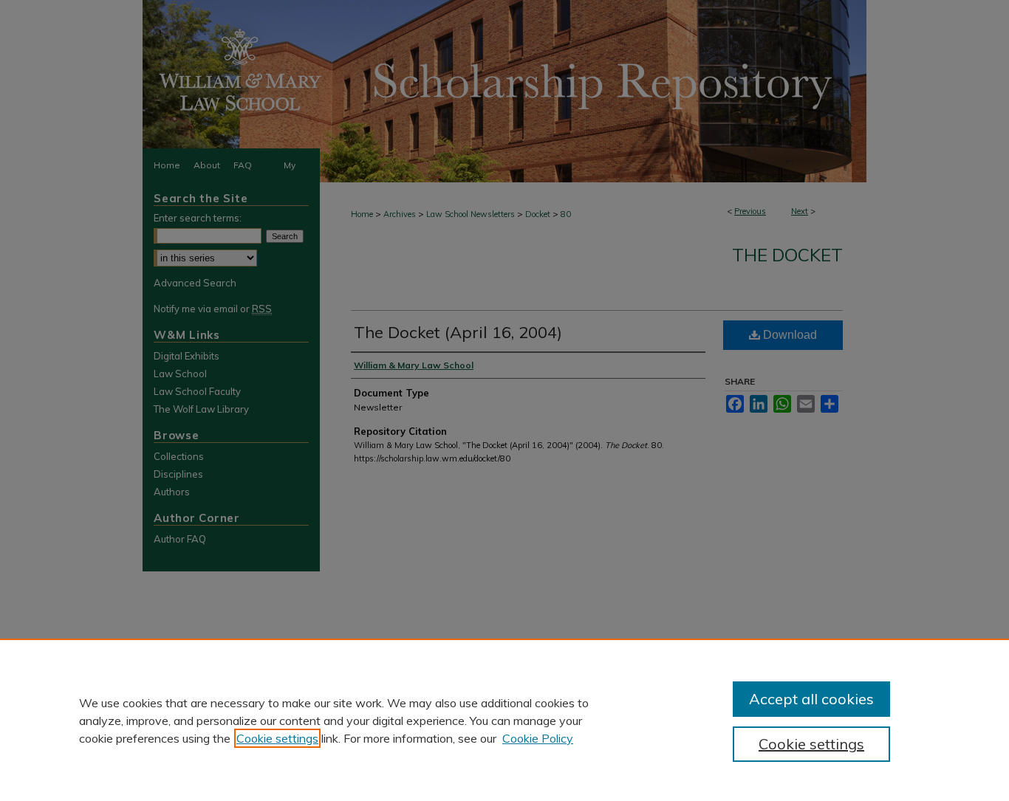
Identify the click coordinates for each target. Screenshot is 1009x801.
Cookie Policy (537, 738)
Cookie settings (277, 738)
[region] (504, 720)
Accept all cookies (811, 699)
